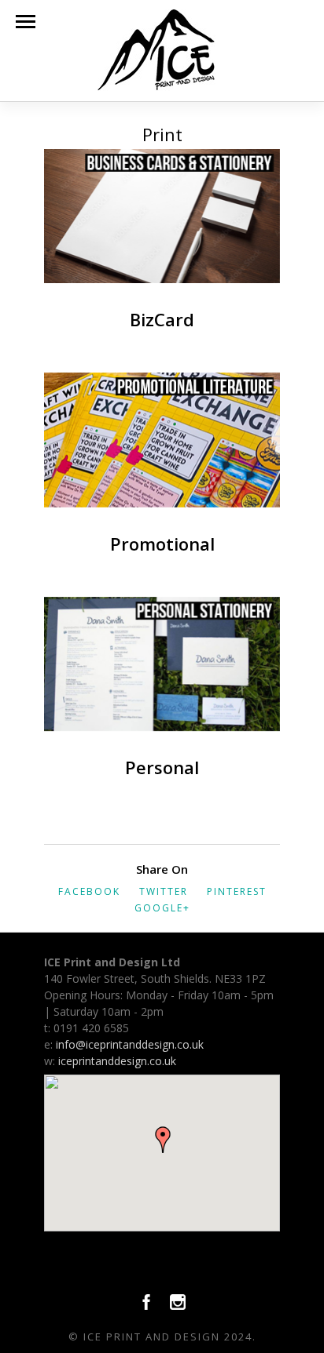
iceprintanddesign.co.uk (117, 1060)
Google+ (162, 908)
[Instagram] (178, 1306)
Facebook (89, 891)
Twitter (163, 891)
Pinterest (237, 891)
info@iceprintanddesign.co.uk (130, 1044)
